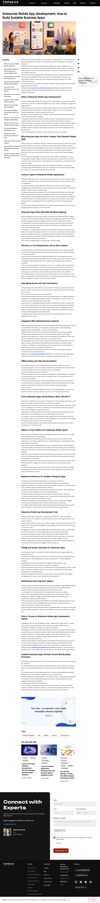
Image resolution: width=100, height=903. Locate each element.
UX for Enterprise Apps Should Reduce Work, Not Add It (11, 112)
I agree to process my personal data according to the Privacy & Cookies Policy (74, 838)
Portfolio (66, 3)
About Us (83, 3)
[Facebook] (79, 64)
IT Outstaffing (31, 871)
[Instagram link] (76, 882)
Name (55, 800)
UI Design (30, 887)
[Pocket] (79, 72)
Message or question (59, 818)
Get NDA (58, 843)
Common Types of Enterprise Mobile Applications (12, 77)
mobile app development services (42, 354)
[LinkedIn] (79, 60)
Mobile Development (33, 881)
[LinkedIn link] (81, 882)
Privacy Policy (48, 878)
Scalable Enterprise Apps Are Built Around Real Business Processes (12, 155)
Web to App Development (34, 894)
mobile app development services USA (43, 647)
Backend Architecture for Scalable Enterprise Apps (11, 124)
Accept (93, 900)
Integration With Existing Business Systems (11, 100)
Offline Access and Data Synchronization (11, 106)
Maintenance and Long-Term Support (12, 142)
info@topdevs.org (9, 824)
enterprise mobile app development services (45, 88)
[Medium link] (90, 882)
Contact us (48, 715)
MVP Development (32, 891)
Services (29, 864)
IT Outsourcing (31, 868)
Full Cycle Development (34, 874)
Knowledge (56, 3)
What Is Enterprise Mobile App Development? (11, 65)
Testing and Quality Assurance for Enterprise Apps (11, 135)
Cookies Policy (48, 881)
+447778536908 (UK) (83, 870)
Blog (74, 3)
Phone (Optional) (81, 809)
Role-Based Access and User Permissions (12, 95)
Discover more (80, 887)
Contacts (92, 3)
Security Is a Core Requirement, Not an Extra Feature (11, 89)
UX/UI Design (31, 884)
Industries (47, 864)
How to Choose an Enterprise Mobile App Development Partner (12, 148)
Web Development (32, 877)
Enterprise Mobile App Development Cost (10, 129)
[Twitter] (79, 68)
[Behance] (85, 882)
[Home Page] (10, 3)
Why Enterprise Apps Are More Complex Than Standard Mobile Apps (11, 71)
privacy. (69, 900)
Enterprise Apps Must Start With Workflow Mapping (12, 83)
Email (55, 809)
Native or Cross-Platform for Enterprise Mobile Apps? (12, 118)
